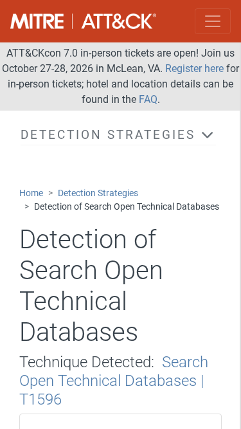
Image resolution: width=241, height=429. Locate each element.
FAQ (148, 99)
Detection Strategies (98, 193)
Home (31, 193)
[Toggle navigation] (213, 21)
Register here (194, 68)
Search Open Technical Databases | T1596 (113, 380)
